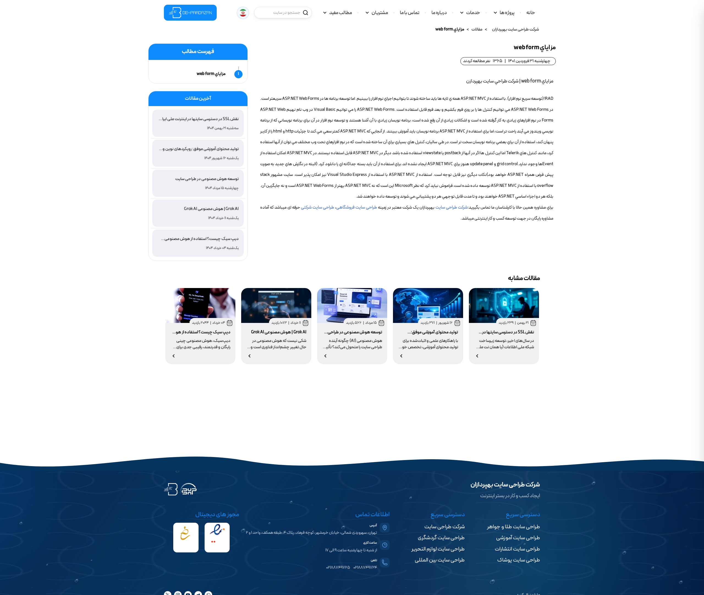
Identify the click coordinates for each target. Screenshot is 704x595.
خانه (530, 12)
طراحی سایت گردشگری (441, 538)
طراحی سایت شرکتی (317, 207)
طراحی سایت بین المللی (440, 560)
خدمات (473, 12)
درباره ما (439, 12)
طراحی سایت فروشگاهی (356, 207)
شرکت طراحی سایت (451, 207)
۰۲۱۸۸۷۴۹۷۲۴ (365, 567)
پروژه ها (507, 12)
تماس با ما (409, 12)
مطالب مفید (340, 12)
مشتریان (380, 12)
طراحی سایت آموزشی (518, 538)
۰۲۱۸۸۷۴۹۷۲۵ (338, 567)
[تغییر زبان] (243, 13)
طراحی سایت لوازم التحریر (438, 549)
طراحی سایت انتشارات (517, 549)
